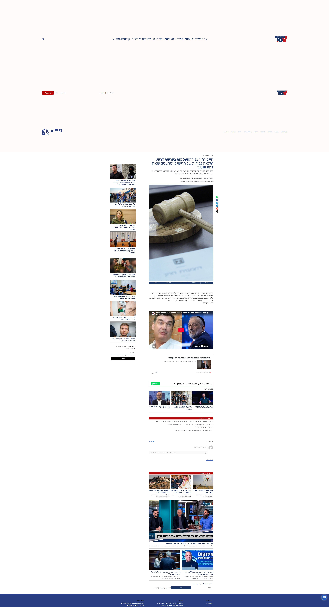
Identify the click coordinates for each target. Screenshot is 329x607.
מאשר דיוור (125, 356)
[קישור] (170, 453)
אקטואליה (201, 39)
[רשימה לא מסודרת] (163, 453)
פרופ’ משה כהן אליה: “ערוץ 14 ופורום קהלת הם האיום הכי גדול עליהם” (124, 251)
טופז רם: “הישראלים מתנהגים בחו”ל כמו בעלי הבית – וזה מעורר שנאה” (198, 573)
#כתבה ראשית (189, 181)
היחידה (155, 282)
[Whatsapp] (47, 130)
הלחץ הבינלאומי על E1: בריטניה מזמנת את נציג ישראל (159, 491)
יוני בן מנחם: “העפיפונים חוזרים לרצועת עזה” (203, 491)
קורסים (125, 39)
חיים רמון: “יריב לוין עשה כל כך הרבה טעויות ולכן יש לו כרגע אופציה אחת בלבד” (188, 424)
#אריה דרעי (207, 181)
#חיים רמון (196, 181)
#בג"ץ (202, 181)
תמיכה (206, 282)
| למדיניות (156, 588)
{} (172, 452)
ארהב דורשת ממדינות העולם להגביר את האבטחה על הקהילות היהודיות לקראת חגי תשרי (124, 183)
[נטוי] (153, 453)
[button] (43, 39)
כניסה (151, 441)
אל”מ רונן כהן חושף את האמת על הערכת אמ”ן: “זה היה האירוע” (124, 276)
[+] (175, 452)
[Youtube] (56, 130)
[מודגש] (151, 453)
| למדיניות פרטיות (122, 356)
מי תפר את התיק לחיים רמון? (203, 427)
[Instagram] (52, 130)
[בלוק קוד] (168, 453)
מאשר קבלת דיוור (161, 588)
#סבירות (183, 181)
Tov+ (181, 282)
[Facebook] (60, 130)
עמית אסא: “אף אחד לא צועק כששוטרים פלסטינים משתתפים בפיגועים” (183, 407)
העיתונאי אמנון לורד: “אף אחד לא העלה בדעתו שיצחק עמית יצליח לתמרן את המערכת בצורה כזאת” (183, 421)
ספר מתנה (168, 282)
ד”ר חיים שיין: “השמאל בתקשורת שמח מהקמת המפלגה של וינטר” (204, 407)
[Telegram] (43, 133)
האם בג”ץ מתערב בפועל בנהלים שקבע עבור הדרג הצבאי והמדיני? (193, 430)
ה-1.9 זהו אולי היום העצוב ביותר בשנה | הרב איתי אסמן (124, 297)
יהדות (160, 39)
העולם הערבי (147, 39)
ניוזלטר (194, 282)
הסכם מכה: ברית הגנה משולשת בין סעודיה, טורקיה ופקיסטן (181, 491)
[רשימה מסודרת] (161, 453)
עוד (118, 39)
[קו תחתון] (156, 453)
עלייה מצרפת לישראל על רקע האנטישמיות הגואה (125, 205)
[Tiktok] (43, 130)
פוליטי (179, 39)
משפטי (169, 39)
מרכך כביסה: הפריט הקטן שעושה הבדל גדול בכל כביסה (124, 318)
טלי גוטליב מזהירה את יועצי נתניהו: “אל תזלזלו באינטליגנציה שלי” (165, 573)
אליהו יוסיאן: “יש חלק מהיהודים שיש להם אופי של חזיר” (159, 407)
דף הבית (211, 155)
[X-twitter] (47, 133)
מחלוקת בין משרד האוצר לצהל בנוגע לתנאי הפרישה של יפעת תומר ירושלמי (123, 227)
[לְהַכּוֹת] (158, 453)
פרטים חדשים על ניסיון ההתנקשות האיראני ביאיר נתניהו (123, 340)
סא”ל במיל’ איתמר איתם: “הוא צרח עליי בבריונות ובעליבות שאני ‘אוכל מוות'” (189, 543)
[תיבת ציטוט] (165, 453)
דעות (135, 39)
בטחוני (189, 39)
